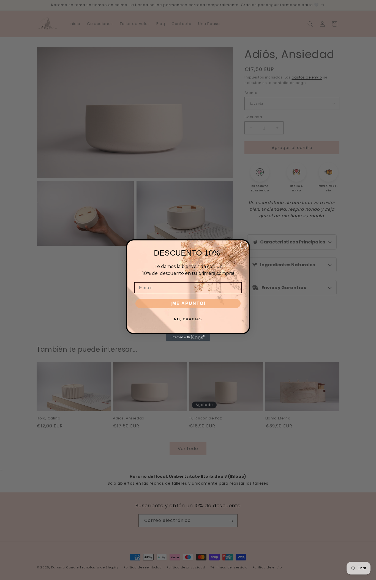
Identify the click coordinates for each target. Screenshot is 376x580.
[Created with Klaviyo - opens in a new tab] (188, 337)
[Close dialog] (244, 245)
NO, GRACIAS (188, 319)
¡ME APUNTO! (188, 303)
